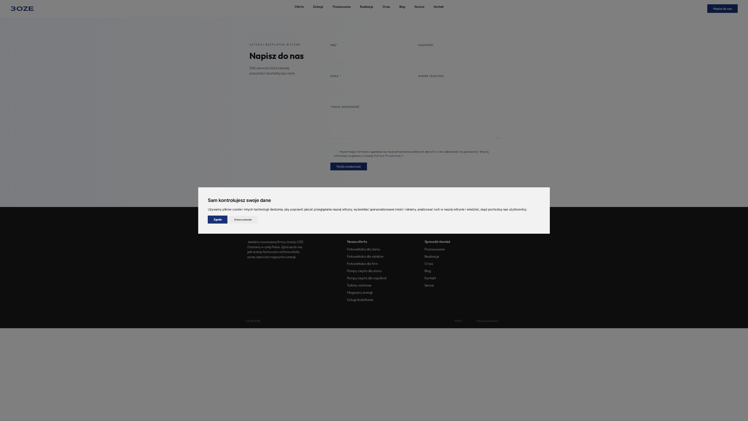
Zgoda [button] (218, 219)
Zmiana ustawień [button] (243, 219)
